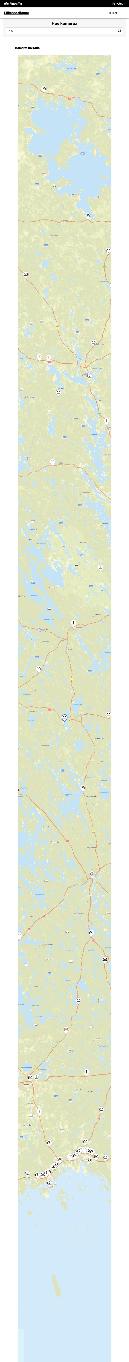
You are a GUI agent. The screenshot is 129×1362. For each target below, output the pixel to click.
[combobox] (62, 30)
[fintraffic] (13, 3)
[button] (64, 48)
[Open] (119, 30)
